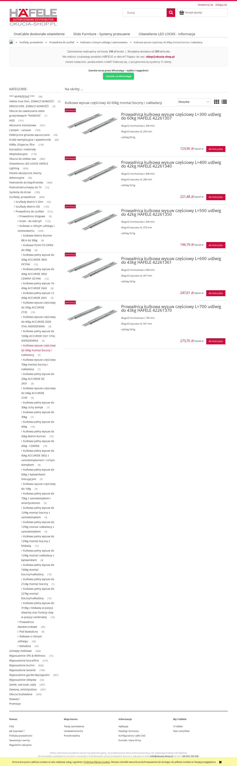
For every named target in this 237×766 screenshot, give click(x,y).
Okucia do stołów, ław (22, 159)
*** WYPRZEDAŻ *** (22, 96)
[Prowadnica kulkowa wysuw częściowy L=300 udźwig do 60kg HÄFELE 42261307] (92, 124)
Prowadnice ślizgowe (32, 216)
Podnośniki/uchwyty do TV (25, 187)
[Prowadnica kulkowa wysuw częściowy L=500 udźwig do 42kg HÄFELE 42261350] (92, 220)
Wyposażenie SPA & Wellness (27, 655)
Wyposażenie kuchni (22, 665)
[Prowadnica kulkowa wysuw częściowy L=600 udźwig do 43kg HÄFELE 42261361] (92, 268)
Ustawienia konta (73, 731)
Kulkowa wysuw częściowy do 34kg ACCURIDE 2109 (38, 392)
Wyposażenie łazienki (22, 670)
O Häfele (178, 726)
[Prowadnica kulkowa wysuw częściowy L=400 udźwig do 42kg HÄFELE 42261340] (92, 172)
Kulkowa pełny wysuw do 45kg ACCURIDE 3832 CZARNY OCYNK (37, 273)
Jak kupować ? (17, 731)
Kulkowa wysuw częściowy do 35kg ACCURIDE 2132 (38, 307)
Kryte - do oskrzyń (30, 221)
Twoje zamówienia (74, 726)
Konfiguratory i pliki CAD (131, 735)
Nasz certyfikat (181, 731)
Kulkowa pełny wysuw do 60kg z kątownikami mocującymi (37, 474)
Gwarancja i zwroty (19, 740)
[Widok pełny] (224, 101)
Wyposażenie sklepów (22, 679)
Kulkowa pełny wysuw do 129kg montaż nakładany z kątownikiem (37, 555)
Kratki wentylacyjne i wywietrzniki (30, 139)
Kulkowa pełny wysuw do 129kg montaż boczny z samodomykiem (37, 512)
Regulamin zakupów (20, 745)
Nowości (14, 699)
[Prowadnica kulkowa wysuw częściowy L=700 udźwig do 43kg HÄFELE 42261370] (92, 316)
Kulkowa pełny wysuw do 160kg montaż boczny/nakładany (37, 569)
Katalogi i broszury (128, 731)
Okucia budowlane (20, 694)
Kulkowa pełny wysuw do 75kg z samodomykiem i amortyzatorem (37, 498)
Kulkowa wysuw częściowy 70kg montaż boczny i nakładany (38, 364)
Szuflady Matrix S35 (28, 206)
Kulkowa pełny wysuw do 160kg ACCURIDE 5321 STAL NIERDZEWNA (38, 335)
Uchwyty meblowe (20, 651)
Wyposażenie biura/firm (24, 660)
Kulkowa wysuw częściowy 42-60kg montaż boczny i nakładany (38, 350)
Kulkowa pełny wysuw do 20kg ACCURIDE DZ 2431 (37, 378)
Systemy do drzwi (20, 192)
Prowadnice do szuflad (30, 211)
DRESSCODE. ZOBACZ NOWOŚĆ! (29, 106)
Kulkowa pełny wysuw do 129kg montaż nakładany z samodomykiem (37, 526)
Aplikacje (123, 726)
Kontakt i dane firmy (129, 740)
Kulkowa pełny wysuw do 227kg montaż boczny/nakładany (37, 593)
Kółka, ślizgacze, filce (22, 144)
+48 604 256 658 (189, 756)
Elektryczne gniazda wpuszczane (29, 135)
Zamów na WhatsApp (118, 76)
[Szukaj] (171, 12)
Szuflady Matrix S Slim (29, 202)
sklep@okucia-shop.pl (160, 56)
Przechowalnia (72, 735)
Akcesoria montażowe (22, 125)
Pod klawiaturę (28, 631)
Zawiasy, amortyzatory (23, 689)
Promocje (15, 703)
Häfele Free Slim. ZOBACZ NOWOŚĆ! (31, 101)
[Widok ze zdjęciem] (216, 101)
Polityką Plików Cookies (97, 762)
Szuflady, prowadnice (22, 197)
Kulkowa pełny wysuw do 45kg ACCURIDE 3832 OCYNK (37, 259)
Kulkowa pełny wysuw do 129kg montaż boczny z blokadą (37, 541)
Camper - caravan (20, 130)
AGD (12, 120)
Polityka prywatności (20, 735)
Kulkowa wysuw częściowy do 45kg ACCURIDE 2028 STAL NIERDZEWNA (38, 321)
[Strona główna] (33, 16)
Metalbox (25, 646)
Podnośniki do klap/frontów (26, 182)
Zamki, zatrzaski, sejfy (22, 684)
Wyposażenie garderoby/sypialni (29, 675)
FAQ (11, 726)
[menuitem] (39, 34)
